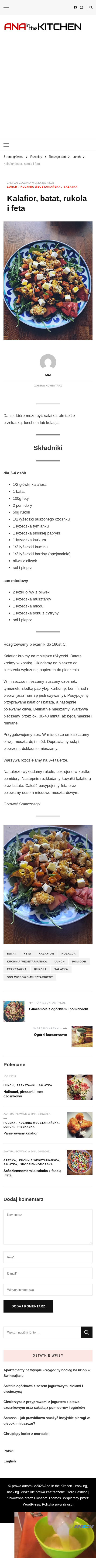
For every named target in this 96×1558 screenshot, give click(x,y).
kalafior (46, 953)
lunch (60, 961)
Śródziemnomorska (36, 1164)
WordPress (31, 1504)
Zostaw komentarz (48, 385)
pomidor (79, 961)
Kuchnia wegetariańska (41, 186)
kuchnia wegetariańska (27, 961)
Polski (8, 1451)
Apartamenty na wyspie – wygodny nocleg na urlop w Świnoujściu (46, 1373)
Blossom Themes (47, 1498)
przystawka (17, 969)
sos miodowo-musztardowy (30, 977)
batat (11, 953)
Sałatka (71, 186)
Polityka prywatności (57, 1504)
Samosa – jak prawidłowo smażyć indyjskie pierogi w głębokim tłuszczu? (46, 1420)
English (9, 1461)
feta (27, 953)
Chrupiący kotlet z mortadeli (26, 1434)
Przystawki (26, 1085)
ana (48, 374)
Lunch (12, 186)
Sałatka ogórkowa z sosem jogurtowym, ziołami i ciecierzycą (43, 1388)
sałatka (61, 969)
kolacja (69, 953)
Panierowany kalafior (20, 1133)
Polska (9, 1122)
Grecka (9, 1160)
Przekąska (26, 1126)
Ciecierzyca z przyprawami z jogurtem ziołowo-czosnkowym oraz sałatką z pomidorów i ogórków (44, 1404)
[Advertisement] (48, 81)
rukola (40, 969)
